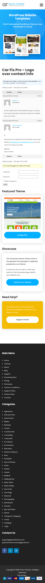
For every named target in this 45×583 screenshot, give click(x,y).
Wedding (7, 523)
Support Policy (9, 391)
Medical (7, 475)
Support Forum (22, 319)
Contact (7, 397)
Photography (9, 499)
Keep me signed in (11, 181)
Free (6, 455)
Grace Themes (25, 570)
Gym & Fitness (9, 462)
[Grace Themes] (13, 5)
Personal (7, 496)
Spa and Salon (9, 509)
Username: (6, 172)
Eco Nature (8, 442)
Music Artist (8, 482)
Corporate (8, 438)
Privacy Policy (9, 394)
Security (7, 506)
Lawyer (7, 472)
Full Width (8, 459)
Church (7, 428)
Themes (7, 364)
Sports (6, 513)
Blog (6, 370)
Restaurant (8, 502)
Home (6, 360)
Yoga (6, 526)
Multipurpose (9, 479)
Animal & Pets (9, 415)
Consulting (8, 435)
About (6, 367)
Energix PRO (22, 235)
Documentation (10, 377)
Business (7, 425)
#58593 (39, 96)
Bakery (6, 421)
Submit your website (22, 282)
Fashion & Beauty (11, 452)
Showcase (8, 384)
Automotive (9, 418)
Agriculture (8, 411)
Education (8, 448)
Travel (6, 519)
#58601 (39, 121)
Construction (9, 432)
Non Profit (8, 489)
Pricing (6, 381)
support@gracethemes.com (13, 540)
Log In (5, 184)
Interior (7, 469)
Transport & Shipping (12, 516)
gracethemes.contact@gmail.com (21, 142)
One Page (8, 492)
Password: (6, 177)
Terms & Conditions (12, 387)
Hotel (6, 465)
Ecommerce (9, 445)
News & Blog (9, 486)
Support (7, 374)
